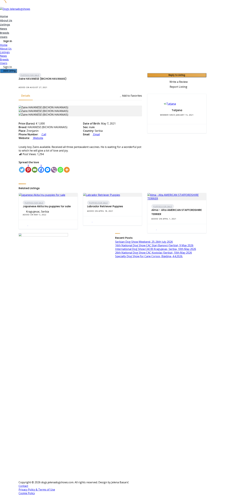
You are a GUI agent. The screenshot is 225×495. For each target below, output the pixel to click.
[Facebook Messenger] (47, 168)
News (3, 29)
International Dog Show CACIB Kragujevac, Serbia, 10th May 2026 (155, 249)
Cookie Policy (27, 493)
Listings (5, 25)
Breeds (4, 33)
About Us (6, 20)
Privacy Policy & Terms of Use (37, 489)
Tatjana (177, 110)
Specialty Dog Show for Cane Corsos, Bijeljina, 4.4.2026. (149, 256)
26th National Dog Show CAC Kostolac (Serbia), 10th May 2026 (153, 252)
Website (37, 138)
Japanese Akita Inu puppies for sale (47, 206)
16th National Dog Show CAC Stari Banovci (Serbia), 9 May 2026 (154, 245)
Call (43, 134)
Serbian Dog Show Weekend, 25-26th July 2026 (144, 242)
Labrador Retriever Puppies (105, 206)
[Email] (35, 168)
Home (4, 16)
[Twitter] (22, 168)
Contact (23, 486)
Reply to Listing (177, 75)
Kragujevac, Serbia (37, 211)
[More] (67, 168)
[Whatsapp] (60, 168)
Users (3, 37)
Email (96, 134)
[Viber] (54, 168)
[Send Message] (152, 128)
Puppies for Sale (30, 75)
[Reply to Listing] (24, 224)
